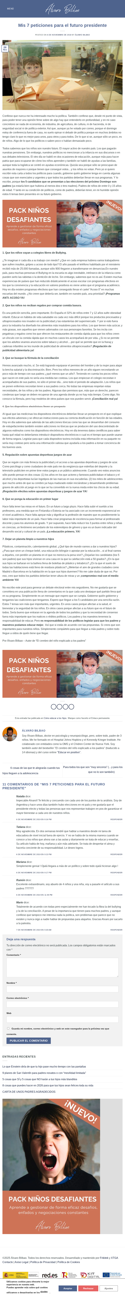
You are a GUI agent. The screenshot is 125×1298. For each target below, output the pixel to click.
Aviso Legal (21, 1262)
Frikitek (104, 1258)
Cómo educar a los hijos (55, 718)
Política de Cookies (68, 1262)
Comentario (14, 955)
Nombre (12, 983)
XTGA (114, 1258)
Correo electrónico (18, 998)
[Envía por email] (71, 706)
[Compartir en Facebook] (59, 706)
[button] (8, 9)
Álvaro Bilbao (82, 35)
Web (9, 1013)
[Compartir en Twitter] (65, 706)
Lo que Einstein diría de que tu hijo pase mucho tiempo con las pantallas (44, 1066)
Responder (117, 819)
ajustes (44, 1291)
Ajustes (108, 1288)
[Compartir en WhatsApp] (53, 706)
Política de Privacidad (43, 1262)
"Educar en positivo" (69, 752)
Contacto (7, 1262)
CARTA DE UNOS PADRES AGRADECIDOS (29, 1091)
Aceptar (67, 1288)
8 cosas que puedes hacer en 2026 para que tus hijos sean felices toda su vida (47, 1085)
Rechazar (88, 1288)
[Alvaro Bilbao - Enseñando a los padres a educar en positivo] (62, 9)
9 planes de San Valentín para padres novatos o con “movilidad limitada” (44, 1073)
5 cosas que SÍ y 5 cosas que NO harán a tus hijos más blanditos (39, 1079)
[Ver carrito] (121, 8)
